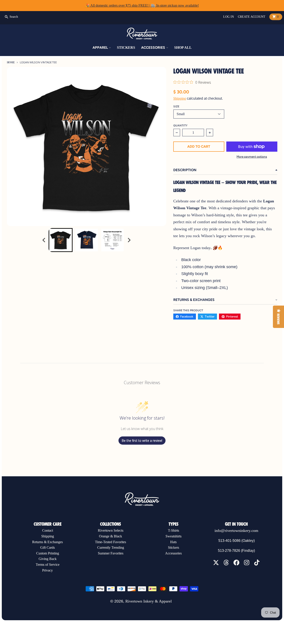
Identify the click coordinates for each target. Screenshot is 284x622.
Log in (228, 16)
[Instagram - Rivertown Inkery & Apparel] (247, 563)
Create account (251, 16)
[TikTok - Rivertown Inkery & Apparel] (257, 563)
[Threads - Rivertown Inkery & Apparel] (226, 563)
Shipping (179, 98)
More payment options (252, 156)
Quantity (180, 125)
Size (176, 106)
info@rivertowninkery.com (236, 530)
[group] (61, 240)
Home (11, 62)
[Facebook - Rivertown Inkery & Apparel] (236, 563)
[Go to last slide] (44, 240)
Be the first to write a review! (142, 440)
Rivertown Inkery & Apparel (148, 601)
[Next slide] (128, 240)
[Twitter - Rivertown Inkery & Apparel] (216, 563)
